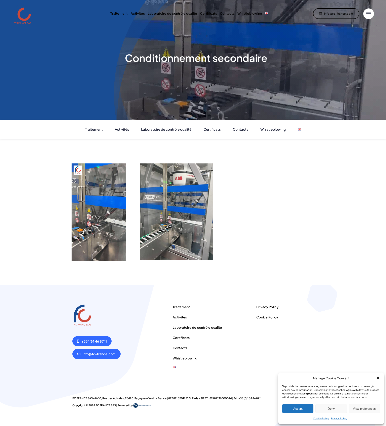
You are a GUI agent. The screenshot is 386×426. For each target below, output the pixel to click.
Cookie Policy (321, 418)
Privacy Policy (339, 418)
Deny (331, 408)
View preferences (364, 408)
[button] (378, 378)
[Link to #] (368, 13)
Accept (298, 408)
